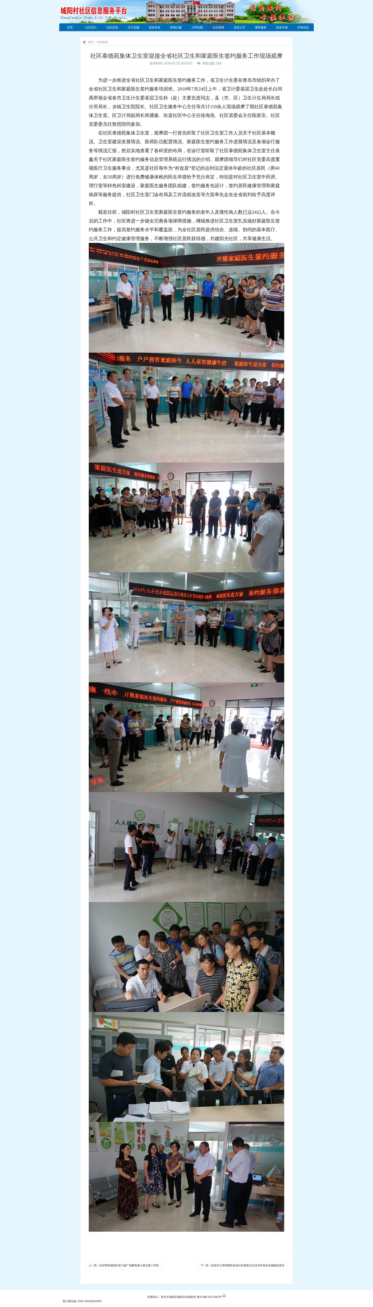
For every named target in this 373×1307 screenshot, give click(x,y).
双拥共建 (176, 27)
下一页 (242, 1265)
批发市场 (282, 27)
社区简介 (91, 27)
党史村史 (154, 27)
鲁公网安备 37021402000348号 (82, 1301)
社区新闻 (218, 27)
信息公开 (239, 27)
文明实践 (197, 27)
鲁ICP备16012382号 (209, 1297)
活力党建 (133, 27)
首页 (70, 27)
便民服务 (261, 27)
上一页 (124, 1265)
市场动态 (303, 27)
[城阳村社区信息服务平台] (98, 11)
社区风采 (112, 27)
